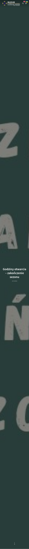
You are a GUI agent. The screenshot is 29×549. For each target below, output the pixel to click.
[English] (24, 2)
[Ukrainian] (27, 2)
